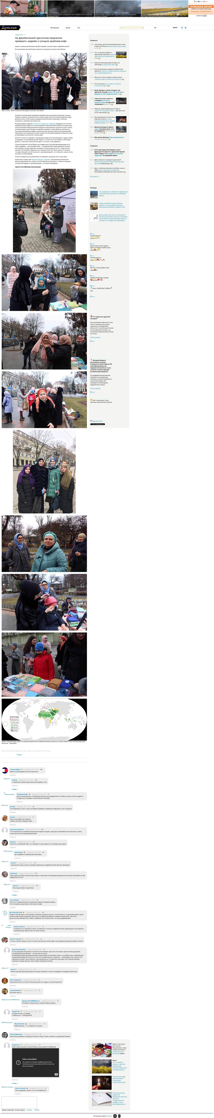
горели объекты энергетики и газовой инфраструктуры (104, 121)
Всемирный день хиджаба (40, 159)
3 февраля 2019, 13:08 (24, 817)
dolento (14, 780)
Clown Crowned (20, 1088)
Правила (29, 1110)
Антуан (12, 817)
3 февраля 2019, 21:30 (30, 990)
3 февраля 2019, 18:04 (34, 852)
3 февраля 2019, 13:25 (24, 842)
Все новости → (95, 176)
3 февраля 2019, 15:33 (32, 939)
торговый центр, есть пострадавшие (104, 131)
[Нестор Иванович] (5, 1038)
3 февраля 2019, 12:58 (24, 806)
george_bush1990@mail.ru (31, 1001)
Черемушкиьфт (22, 794)
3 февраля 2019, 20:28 (30, 980)
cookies (109, 1116)
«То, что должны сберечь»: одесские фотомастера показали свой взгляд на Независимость (119, 1066)
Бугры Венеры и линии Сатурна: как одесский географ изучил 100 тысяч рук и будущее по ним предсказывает (22, 15)
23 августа (93, 146)
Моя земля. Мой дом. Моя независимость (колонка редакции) (159, 16)
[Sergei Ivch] (7, 1015)
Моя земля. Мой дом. (102, 137)
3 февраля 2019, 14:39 (27, 886)
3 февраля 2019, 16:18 (25, 969)
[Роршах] (5, 845)
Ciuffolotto (13, 873)
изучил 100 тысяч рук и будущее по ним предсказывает (109, 93)
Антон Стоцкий (15, 939)
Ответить (13, 775)
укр (155, 27)
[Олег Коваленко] (5, 983)
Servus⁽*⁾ (14, 863)
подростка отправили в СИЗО (104, 111)
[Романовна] (8, 851)
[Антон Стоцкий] (5, 942)
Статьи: (93, 187)
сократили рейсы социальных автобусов (107, 79)
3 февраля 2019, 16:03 (34, 949)
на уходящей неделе (109, 155)
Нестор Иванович (16, 1034)
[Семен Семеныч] (7, 927)
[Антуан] (5, 821)
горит (96, 129)
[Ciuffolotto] (5, 877)
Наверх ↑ (19, 755)
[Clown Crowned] (7, 1087)
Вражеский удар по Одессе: (104, 127)
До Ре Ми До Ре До (16, 912)
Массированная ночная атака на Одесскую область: (105, 118)
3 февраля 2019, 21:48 (30, 1011)
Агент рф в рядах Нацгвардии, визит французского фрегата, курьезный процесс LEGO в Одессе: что (109, 151)
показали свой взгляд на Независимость (105, 55)
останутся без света (108, 64)
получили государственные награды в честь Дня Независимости (110, 72)
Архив (68, 27)
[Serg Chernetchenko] (5, 833)
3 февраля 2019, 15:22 (34, 927)
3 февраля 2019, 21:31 (48, 1001)
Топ (78, 27)
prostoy (12, 806)
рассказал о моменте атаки (102, 101)
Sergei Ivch (15, 1011)
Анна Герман (14, 900)
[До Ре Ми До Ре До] (4, 915)
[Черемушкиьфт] (9, 794)
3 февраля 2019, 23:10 (35, 1024)
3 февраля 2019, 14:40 (28, 900)
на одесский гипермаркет (104, 103)
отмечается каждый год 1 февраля (44, 124)
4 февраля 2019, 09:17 (31, 1034)
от (104, 163)
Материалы (54, 27)
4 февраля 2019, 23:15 (37, 1088)
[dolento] (7, 779)
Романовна (19, 852)
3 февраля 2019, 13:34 (25, 863)
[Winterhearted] (7, 1022)
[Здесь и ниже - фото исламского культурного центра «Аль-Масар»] (44, 109)
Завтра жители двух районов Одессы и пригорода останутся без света (118, 1079)
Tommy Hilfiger (15, 769)
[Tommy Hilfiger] (5, 773)
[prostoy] (5, 805)
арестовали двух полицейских (109, 170)
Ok (115, 1116)
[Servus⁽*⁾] (5, 862)
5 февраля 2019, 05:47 (30, 1045)
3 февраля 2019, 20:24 (39, 794)
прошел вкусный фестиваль (117, 46)
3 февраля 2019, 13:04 (26, 780)
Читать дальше (95, 337)
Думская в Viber (97, 421)
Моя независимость (117, 137)
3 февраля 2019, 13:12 (32, 829)
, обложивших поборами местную (108, 171)
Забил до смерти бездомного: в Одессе (107, 109)
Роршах (12, 842)
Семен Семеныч (19, 927)
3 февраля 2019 (19, 34)
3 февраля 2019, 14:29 (26, 873)
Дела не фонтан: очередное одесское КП (107, 160)
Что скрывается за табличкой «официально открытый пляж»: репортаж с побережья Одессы (113, 193)
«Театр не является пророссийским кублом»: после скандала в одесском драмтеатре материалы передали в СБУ (112, 205)
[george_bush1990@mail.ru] (11, 1000)
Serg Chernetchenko (17, 829)
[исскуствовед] (5, 994)
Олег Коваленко (15, 980)
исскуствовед (15, 990)
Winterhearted (19, 1024)
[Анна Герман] (5, 903)
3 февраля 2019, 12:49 (31, 769)
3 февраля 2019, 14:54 (33, 912)
